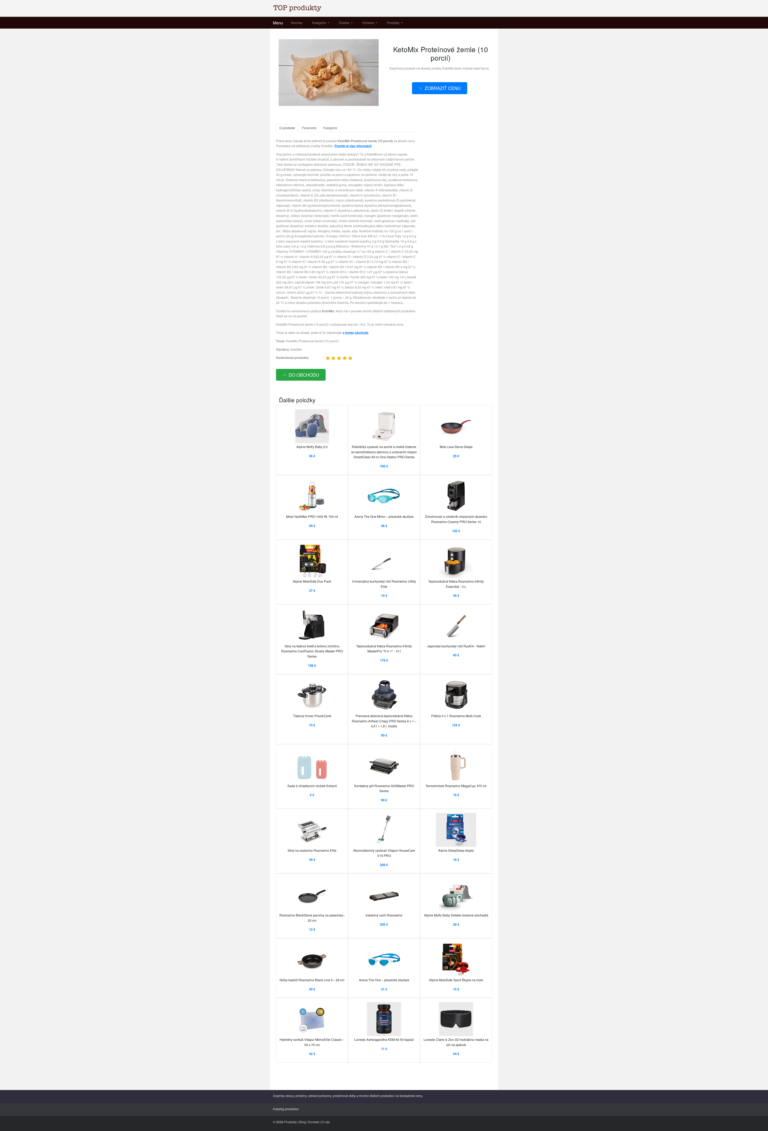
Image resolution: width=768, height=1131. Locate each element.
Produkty (290, 1122)
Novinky (297, 22)
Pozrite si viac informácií (353, 146)
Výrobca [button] (368, 22)
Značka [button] (344, 22)
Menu (278, 23)
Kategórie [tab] (330, 128)
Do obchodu (304, 374)
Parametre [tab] (309, 128)
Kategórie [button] (319, 22)
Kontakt (313, 1122)
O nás (325, 1122)
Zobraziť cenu (443, 88)
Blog (302, 1122)
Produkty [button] (393, 22)
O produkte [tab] (287, 128)
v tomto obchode (355, 332)
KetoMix (448, 68)
